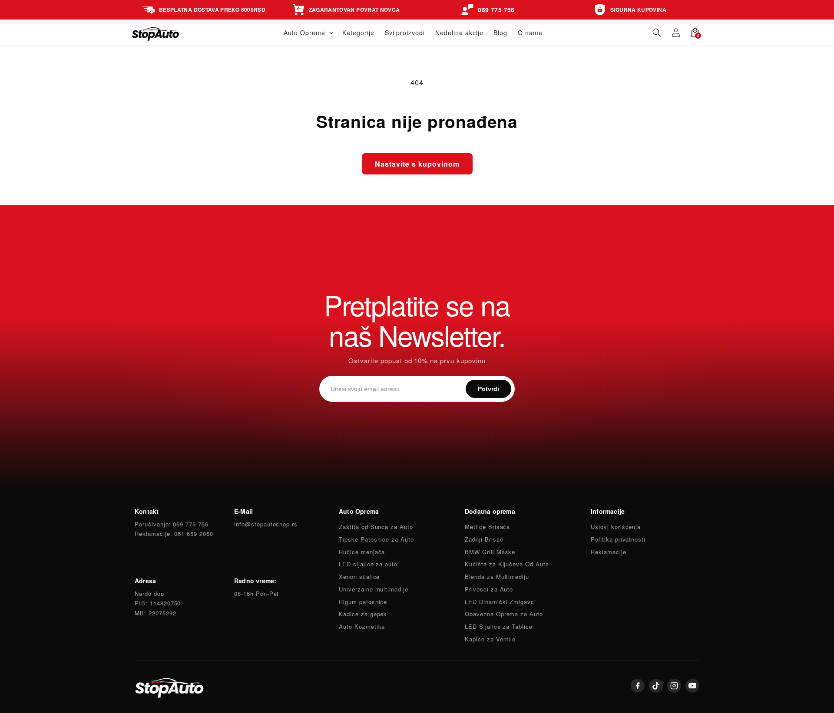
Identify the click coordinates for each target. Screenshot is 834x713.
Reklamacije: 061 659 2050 (174, 533)
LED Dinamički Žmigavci (500, 602)
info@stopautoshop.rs (266, 524)
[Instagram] (674, 686)
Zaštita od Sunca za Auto (376, 526)
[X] (656, 686)
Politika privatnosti (618, 539)
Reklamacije (608, 552)
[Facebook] (638, 686)
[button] (307, 32)
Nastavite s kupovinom (417, 164)
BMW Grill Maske (490, 552)
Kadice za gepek (363, 614)
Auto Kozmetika (362, 626)
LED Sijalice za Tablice (499, 626)
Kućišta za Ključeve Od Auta (507, 564)
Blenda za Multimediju (497, 576)
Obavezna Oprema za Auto (504, 614)
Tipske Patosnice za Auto (376, 539)
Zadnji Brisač (484, 539)
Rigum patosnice (363, 602)
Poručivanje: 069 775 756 (171, 524)
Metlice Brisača (487, 526)
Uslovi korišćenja (616, 526)
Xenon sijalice (359, 576)
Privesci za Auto (489, 589)
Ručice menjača (362, 552)
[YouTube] (692, 686)
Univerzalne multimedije (373, 589)
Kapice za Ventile (490, 639)
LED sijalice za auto (368, 564)
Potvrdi (488, 388)
